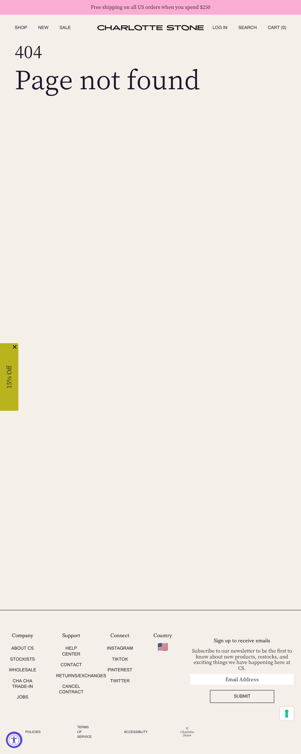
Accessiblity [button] (136, 732)
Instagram (120, 648)
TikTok (120, 659)
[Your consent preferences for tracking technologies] (287, 714)
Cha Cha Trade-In (22, 683)
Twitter (120, 680)
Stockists (22, 659)
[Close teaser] (14, 347)
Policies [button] (33, 732)
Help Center (71, 651)
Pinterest (120, 669)
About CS (22, 648)
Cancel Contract (71, 689)
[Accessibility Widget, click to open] (14, 740)
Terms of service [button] (84, 732)
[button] (247, 28)
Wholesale (22, 669)
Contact (71, 664)
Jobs (22, 697)
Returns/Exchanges (81, 675)
